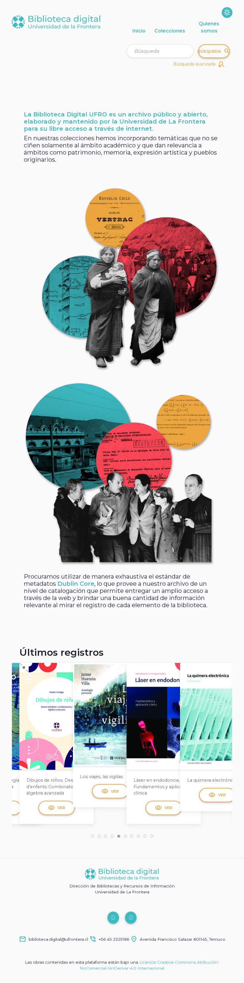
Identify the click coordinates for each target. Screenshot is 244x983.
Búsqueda (214, 51)
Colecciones (169, 31)
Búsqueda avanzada (199, 64)
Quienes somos (209, 27)
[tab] (92, 836)
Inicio (139, 31)
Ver (56, 791)
